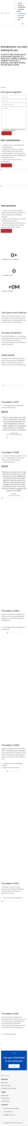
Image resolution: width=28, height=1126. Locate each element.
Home (20, 3)
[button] (6, 165)
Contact (20, 17)
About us (21, 5)
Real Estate (21, 7)
